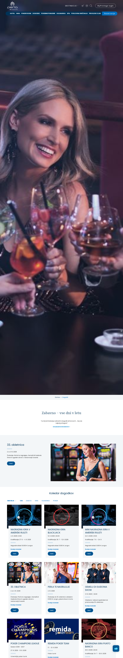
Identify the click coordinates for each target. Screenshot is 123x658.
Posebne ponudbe (48, 13)
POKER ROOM (26, 13)
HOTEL (12, 13)
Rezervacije (109, 13)
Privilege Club (95, 13)
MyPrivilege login (105, 6)
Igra (18, 13)
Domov (57, 397)
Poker (55, 501)
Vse (21, 501)
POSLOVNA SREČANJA (79, 13)
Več (11, 463)
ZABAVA (29, 501)
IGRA (36, 501)
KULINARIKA (61, 13)
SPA (68, 13)
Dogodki (36, 13)
